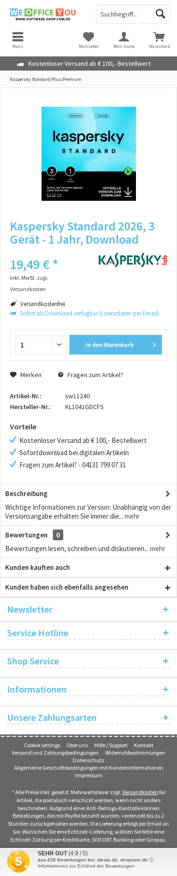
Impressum (88, 775)
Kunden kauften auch (37, 567)
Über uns (77, 745)
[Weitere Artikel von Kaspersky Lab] (133, 260)
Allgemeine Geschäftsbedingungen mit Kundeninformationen (88, 767)
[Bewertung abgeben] (47, 251)
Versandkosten (140, 792)
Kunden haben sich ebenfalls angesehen (66, 587)
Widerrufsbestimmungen (135, 752)
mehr (131, 516)
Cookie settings (42, 745)
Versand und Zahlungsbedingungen (55, 752)
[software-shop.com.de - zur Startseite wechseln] (44, 14)
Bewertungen (26, 534)
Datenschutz (88, 760)
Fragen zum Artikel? (94, 375)
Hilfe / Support (110, 745)
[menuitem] (159, 40)
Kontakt (143, 745)
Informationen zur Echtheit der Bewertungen (86, 865)
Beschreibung (26, 493)
